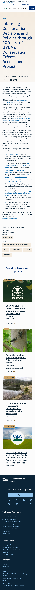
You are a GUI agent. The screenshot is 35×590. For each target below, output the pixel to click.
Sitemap (4, 580)
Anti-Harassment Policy (9, 519)
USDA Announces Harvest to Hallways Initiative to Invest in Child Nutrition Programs (15, 311)
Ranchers (7, 254)
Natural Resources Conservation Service (17, 244)
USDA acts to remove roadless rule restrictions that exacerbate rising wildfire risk (16, 408)
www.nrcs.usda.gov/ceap (9, 218)
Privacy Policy (6, 533)
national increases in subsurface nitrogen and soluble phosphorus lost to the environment (18, 179)
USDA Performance (7, 583)
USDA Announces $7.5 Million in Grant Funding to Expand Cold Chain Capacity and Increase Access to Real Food (17, 457)
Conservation (7, 237)
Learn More (9, 323)
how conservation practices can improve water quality (18, 165)
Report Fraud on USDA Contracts (11, 578)
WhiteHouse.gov (7, 554)
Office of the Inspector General (11, 549)
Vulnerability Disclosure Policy (10, 536)
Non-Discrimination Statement (11, 526)
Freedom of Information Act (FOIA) (12, 521)
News (4, 4)
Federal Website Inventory (9, 569)
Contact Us (5, 566)
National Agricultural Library (10, 547)
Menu (32, 8)
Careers (4, 564)
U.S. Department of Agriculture (17, 8)
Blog (13, 4)
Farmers (27, 249)
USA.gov (4, 552)
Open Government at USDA (10, 529)
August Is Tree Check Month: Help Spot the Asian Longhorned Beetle (16, 359)
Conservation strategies (12, 154)
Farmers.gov (5, 545)
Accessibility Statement (9, 517)
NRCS (5, 249)
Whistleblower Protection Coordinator (13, 585)
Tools (7, 202)
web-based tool (11, 184)
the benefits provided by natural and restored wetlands (18, 193)
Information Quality (8, 524)
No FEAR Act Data (7, 571)
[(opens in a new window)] (9, 500)
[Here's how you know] (17, 1)
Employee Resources (24, 4)
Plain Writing (6, 531)
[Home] (5, 9)
